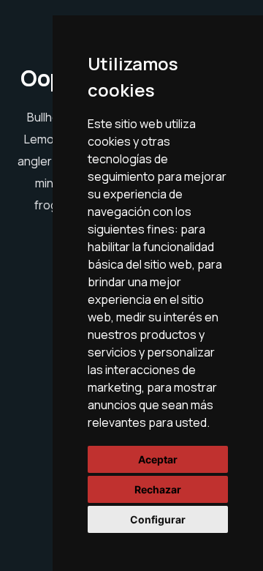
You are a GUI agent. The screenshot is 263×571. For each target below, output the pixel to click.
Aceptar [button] (158, 459)
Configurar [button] (158, 519)
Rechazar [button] (157, 489)
